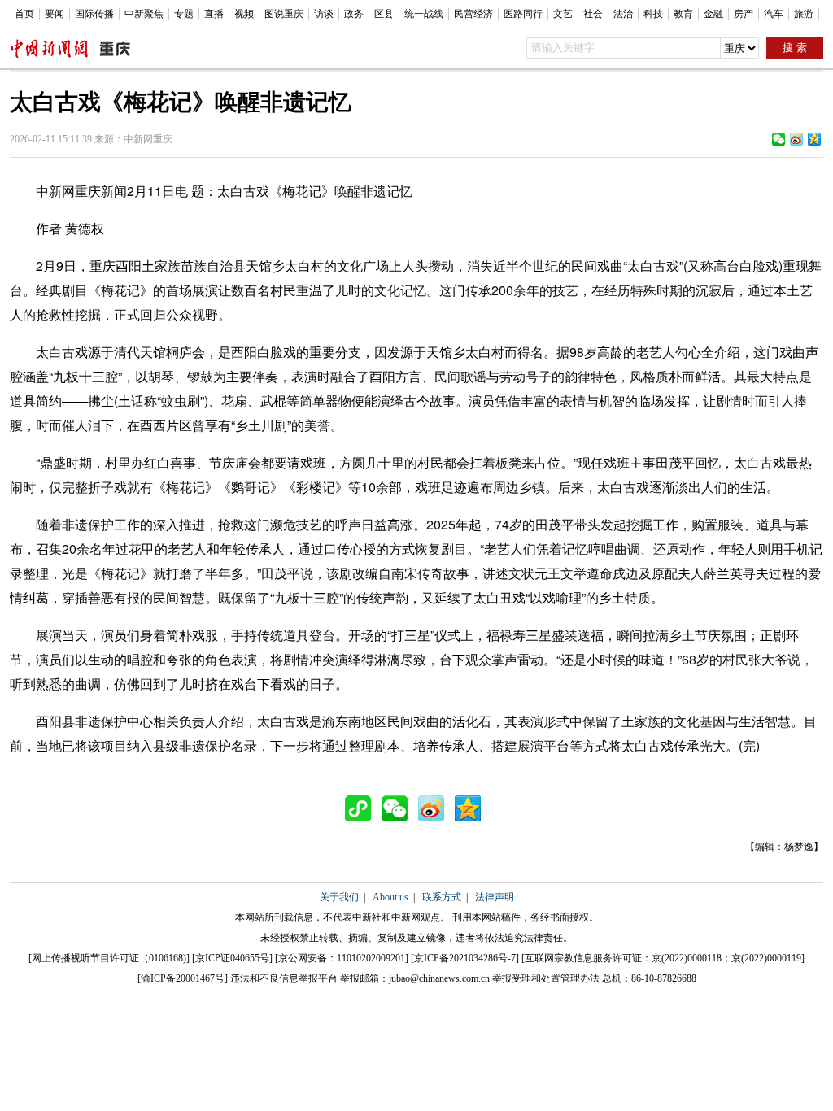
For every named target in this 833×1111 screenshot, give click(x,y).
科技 (653, 14)
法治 (623, 14)
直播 (214, 14)
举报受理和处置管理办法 (546, 978)
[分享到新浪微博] (796, 139)
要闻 (54, 14)
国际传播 (94, 14)
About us (390, 897)
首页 (24, 14)
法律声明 (494, 897)
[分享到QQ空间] (814, 139)
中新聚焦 (144, 14)
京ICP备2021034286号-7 (465, 958)
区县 (384, 14)
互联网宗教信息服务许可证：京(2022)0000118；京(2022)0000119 (663, 958)
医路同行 (523, 14)
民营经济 (473, 14)
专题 (184, 14)
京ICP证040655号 (232, 958)
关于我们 (339, 897)
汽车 (773, 14)
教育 (683, 14)
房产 (743, 14)
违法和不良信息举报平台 (284, 978)
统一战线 (423, 14)
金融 (713, 14)
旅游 (803, 14)
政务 (354, 14)
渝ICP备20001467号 (183, 978)
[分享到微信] (778, 139)
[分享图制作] (362, 808)
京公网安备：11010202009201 (341, 958)
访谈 (324, 14)
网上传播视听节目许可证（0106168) (109, 958)
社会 (593, 14)
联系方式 (441, 897)
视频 (244, 14)
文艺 (563, 14)
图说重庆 (283, 14)
